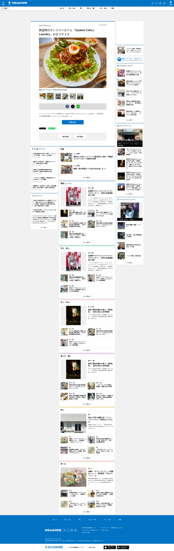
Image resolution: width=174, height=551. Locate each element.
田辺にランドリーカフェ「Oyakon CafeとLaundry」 (53, 89)
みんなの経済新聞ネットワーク (54, 547)
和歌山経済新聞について (89, 527)
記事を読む (72, 122)
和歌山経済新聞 (17, 3)
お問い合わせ (105, 530)
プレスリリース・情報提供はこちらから (112, 527)
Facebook (152, 3)
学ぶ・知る (103, 8)
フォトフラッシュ (45, 25)
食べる (62, 8)
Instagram (160, 3)
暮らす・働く (91, 8)
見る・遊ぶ (72, 8)
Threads (164, 3)
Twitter (156, 3)
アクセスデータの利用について (91, 530)
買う (81, 8)
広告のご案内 (86, 532)
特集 (112, 8)
